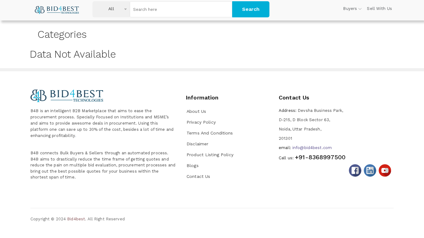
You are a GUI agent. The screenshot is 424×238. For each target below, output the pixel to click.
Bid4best (76, 219)
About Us (196, 111)
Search (250, 9)
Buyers (350, 8)
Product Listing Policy (210, 154)
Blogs (193, 165)
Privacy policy (201, 122)
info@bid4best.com (305, 147)
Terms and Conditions (210, 132)
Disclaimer (197, 143)
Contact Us (198, 176)
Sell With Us (379, 8)
